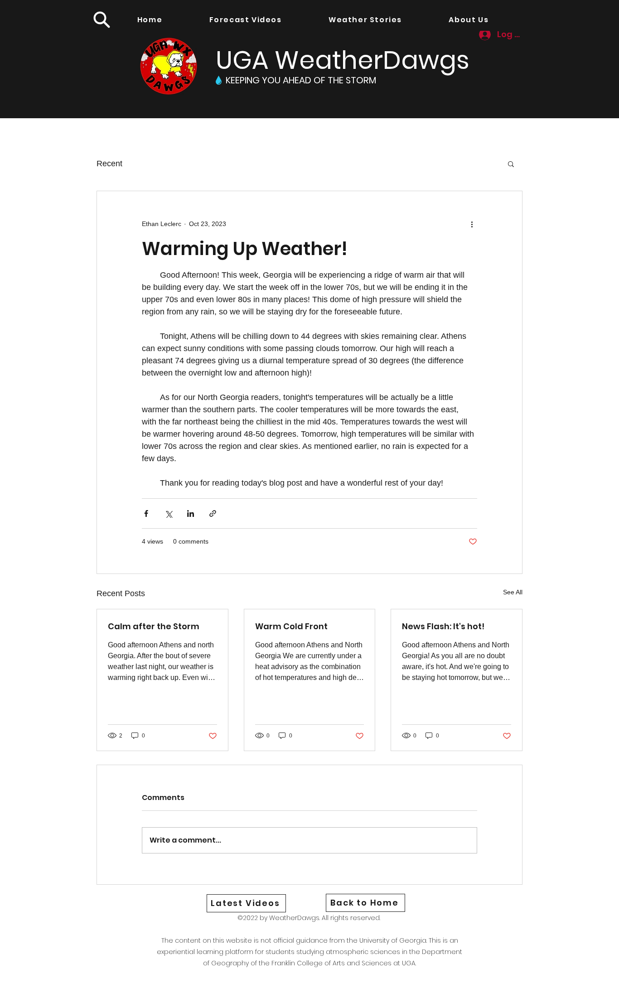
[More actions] (471, 223)
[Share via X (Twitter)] (168, 513)
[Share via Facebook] (146, 513)
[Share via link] (212, 513)
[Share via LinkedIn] (190, 513)
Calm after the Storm (153, 626)
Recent (109, 163)
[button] (101, 19)
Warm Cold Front (291, 626)
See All (512, 592)
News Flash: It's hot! (443, 626)
